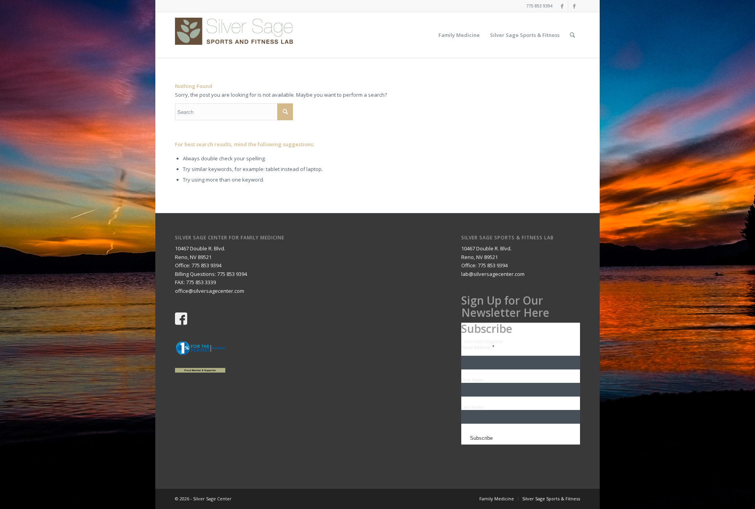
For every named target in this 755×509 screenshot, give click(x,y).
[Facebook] (562, 6)
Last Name (472, 407)
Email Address (477, 347)
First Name (472, 380)
